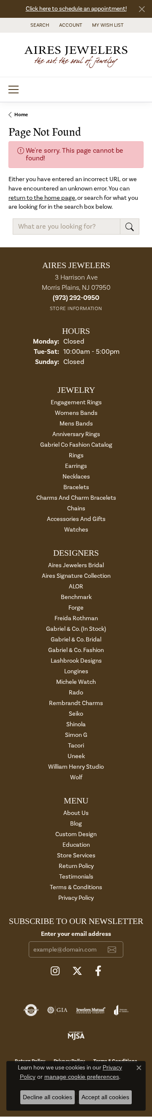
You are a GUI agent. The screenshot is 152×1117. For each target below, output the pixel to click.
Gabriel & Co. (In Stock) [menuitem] (76, 629)
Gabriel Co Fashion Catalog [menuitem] (76, 445)
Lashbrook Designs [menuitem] (76, 661)
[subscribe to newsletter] (112, 949)
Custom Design (76, 834)
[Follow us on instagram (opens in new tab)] (55, 971)
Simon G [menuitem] (76, 735)
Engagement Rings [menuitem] (76, 402)
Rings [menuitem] (76, 455)
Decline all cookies (47, 1097)
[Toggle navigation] (13, 89)
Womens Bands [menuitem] (76, 413)
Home (21, 115)
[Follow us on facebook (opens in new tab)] (98, 971)
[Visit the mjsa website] (76, 1035)
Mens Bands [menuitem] (76, 424)
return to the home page (41, 198)
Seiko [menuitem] (76, 714)
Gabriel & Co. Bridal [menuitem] (76, 639)
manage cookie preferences (81, 1076)
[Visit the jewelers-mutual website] (90, 1010)
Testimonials (76, 877)
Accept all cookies (105, 1097)
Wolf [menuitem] (76, 777)
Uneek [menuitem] (76, 756)
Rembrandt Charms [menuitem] (76, 703)
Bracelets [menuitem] (76, 487)
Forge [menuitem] (76, 608)
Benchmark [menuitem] (76, 597)
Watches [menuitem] (76, 530)
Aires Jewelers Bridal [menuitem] (76, 565)
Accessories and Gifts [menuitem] (76, 519)
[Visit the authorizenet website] (31, 1010)
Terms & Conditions (76, 887)
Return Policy (76, 866)
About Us (76, 813)
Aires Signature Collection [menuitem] (76, 576)
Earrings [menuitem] (76, 466)
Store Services (76, 855)
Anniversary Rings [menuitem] (76, 434)
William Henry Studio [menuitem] (76, 767)
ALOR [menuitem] (76, 586)
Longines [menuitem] (76, 671)
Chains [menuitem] (76, 508)
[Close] (141, 9)
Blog (76, 824)
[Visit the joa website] (121, 1010)
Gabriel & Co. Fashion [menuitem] (76, 650)
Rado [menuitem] (76, 693)
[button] (39, 25)
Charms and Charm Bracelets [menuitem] (76, 498)
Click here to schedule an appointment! (76, 9)
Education (76, 845)
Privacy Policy (76, 898)
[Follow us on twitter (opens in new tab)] (77, 971)
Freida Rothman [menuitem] (76, 618)
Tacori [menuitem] (76, 746)
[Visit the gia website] (57, 1010)
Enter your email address (76, 934)
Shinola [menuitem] (76, 724)
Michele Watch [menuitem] (76, 682)
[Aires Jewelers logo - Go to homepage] (76, 55)
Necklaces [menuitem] (76, 477)
